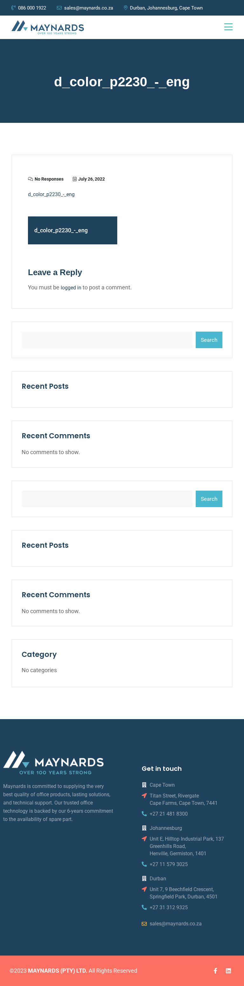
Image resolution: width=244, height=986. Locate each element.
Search (209, 340)
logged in (71, 288)
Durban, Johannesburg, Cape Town (166, 8)
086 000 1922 (32, 8)
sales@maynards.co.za (88, 8)
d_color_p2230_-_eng (51, 194)
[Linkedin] (228, 970)
